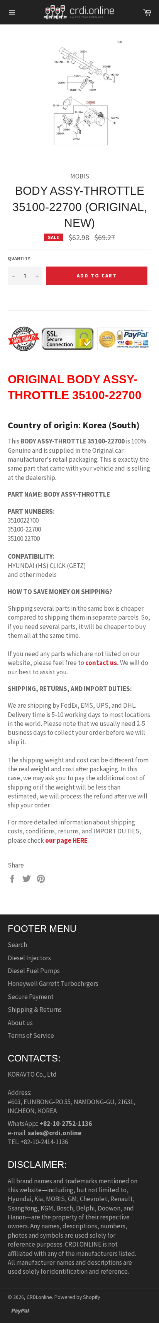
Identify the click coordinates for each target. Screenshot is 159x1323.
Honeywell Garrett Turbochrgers (53, 983)
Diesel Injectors (29, 958)
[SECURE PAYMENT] (79, 347)
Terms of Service (31, 1035)
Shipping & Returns (35, 1009)
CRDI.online (39, 1297)
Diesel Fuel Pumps (34, 970)
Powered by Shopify (77, 1297)
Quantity (19, 258)
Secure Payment (31, 996)
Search (17, 944)
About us (20, 1022)
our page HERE (66, 840)
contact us (101, 662)
